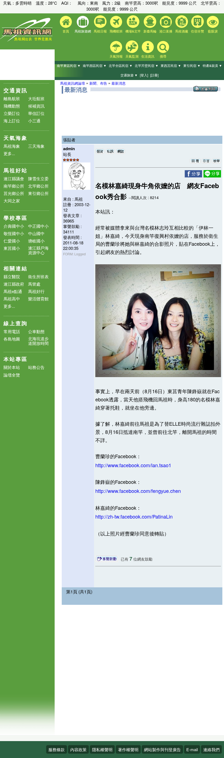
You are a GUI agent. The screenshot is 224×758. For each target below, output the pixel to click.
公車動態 (36, 331)
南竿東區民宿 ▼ (69, 65)
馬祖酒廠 (181, 31)
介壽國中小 (14, 226)
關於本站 (12, 367)
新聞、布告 (98, 83)
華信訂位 (36, 113)
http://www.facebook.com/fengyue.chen (138, 490)
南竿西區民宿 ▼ (95, 65)
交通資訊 (16, 90)
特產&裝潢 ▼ (212, 65)
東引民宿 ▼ (192, 65)
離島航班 (12, 98)
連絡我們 (211, 749)
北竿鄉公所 (38, 185)
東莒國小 (12, 248)
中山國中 (36, 233)
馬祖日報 (100, 31)
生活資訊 (147, 56)
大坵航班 (36, 98)
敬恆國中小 (14, 233)
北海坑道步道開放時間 (38, 340)
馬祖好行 (36, 291)
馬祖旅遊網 (83, 31)
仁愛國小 (12, 240)
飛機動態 (12, 105)
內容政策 (78, 749)
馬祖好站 (16, 170)
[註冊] (154, 75)
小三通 (34, 120)
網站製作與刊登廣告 (162, 749)
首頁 (66, 31)
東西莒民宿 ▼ (171, 65)
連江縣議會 (14, 178)
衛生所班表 (38, 276)
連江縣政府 (14, 284)
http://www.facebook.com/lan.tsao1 (133, 465)
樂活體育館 (38, 298)
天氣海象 (16, 137)
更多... (9, 153)
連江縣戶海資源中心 (38, 250)
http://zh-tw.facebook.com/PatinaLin (134, 516)
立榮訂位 (12, 113)
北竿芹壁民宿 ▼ (146, 65)
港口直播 (165, 31)
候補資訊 (36, 105)
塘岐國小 (36, 240)
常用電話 (12, 331)
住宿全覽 (197, 31)
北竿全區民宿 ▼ (120, 65)
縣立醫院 (12, 276)
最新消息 (118, 83)
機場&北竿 (133, 31)
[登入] (144, 75)
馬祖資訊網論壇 (72, 83)
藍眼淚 (213, 31)
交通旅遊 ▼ (129, 75)
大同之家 (12, 200)
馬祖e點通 (13, 291)
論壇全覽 (12, 375)
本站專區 (16, 359)
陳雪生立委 (38, 178)
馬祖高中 (12, 298)
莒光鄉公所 (14, 193)
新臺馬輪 (150, 31)
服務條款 (56, 749)
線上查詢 (16, 323)
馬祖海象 (12, 146)
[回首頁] (27, 40)
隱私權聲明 (102, 749)
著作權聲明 (128, 749)
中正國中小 (38, 226)
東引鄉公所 (38, 193)
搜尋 (163, 56)
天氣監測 (131, 56)
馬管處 (34, 284)
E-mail (192, 749)
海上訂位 (12, 120)
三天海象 (36, 146)
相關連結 (16, 268)
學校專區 (16, 217)
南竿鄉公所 (14, 185)
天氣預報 (116, 56)
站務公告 (36, 367)
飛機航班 (116, 31)
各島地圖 (12, 338)
